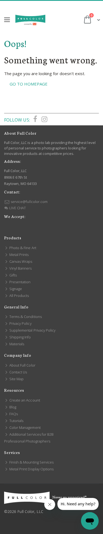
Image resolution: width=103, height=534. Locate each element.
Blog (12, 407)
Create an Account (24, 400)
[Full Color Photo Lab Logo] (30, 19)
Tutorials (16, 420)
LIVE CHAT (17, 207)
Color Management (25, 427)
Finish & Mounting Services (31, 462)
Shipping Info (20, 337)
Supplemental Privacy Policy (32, 330)
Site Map (16, 378)
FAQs (13, 413)
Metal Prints (19, 254)
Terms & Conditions (25, 316)
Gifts (13, 275)
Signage (15, 288)
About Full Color (22, 365)
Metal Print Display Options (31, 469)
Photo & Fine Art (22, 247)
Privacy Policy (20, 323)
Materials (16, 343)
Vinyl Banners (20, 268)
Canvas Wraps (20, 261)
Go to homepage (29, 84)
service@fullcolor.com (29, 201)
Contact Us (18, 372)
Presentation (19, 281)
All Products (19, 295)
